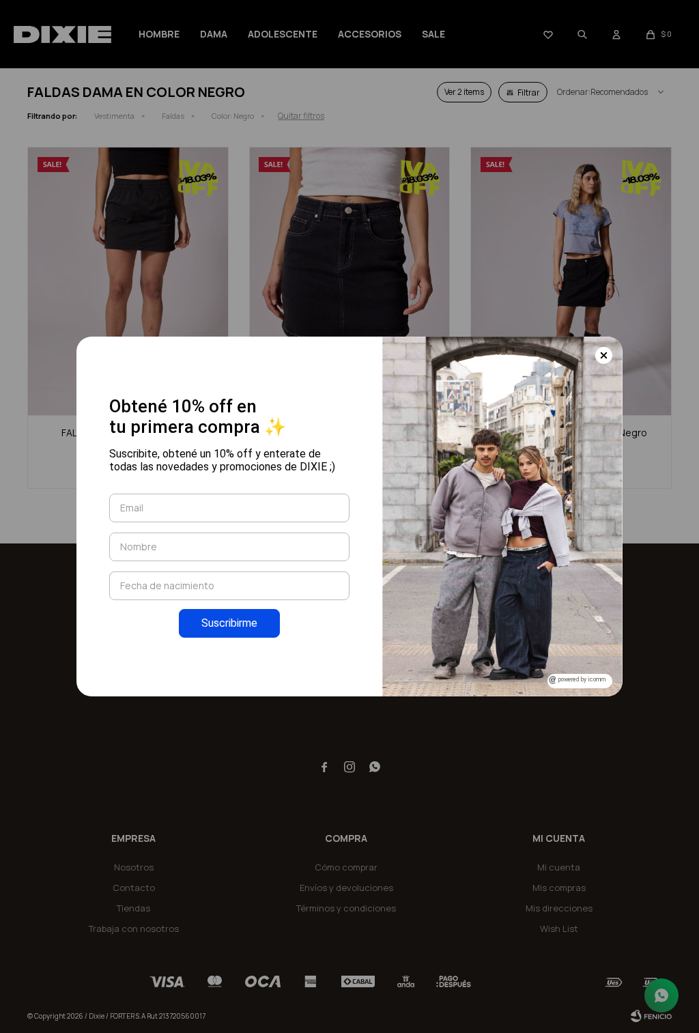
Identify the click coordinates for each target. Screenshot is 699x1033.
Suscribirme (229, 623)
